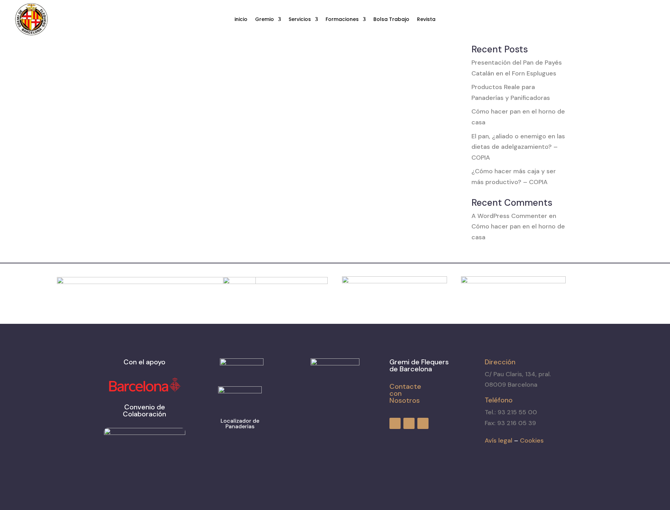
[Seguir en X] (651, 19)
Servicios (300, 20)
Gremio (264, 20)
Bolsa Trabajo (391, 20)
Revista (426, 20)
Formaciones (342, 20)
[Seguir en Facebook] (626, 19)
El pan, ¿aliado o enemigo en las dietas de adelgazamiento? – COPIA (518, 147)
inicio (240, 20)
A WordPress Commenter (509, 216)
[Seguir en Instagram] (638, 19)
